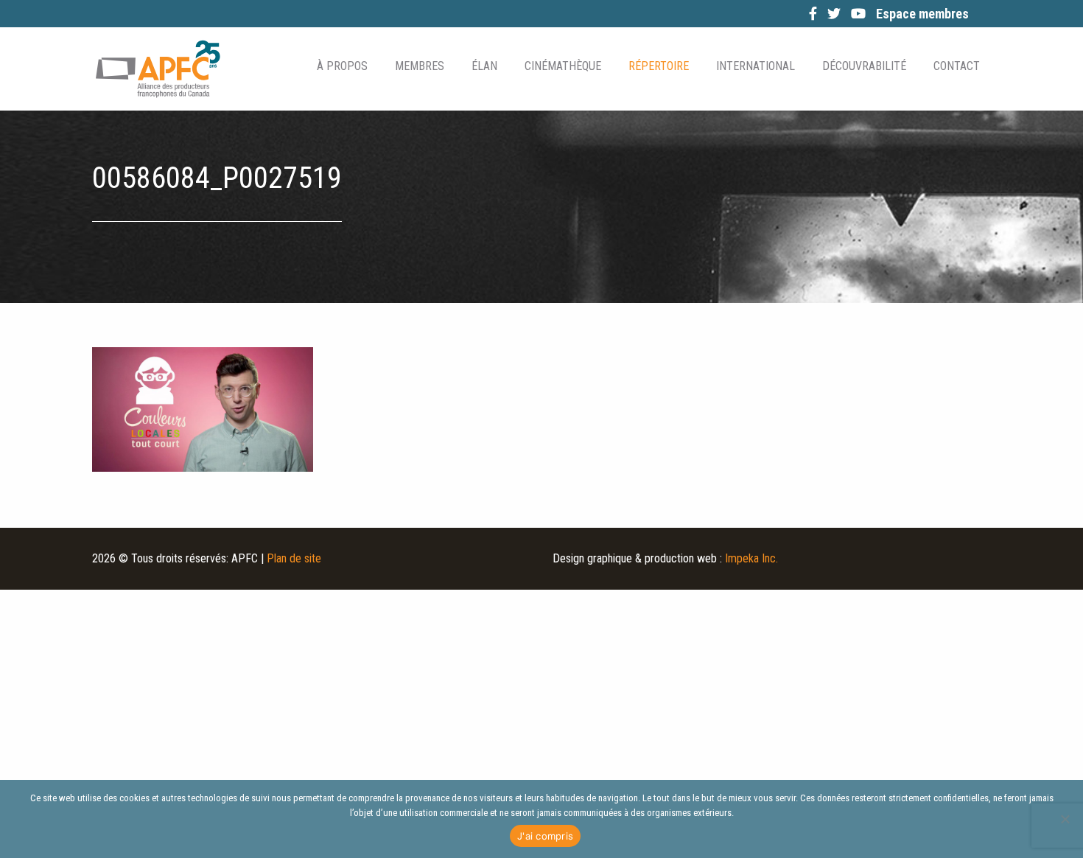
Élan (484, 66)
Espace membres (922, 13)
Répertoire (658, 66)
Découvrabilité (864, 66)
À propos (342, 66)
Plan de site (294, 558)
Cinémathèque (563, 66)
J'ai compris (545, 836)
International (755, 66)
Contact (956, 66)
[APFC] (157, 69)
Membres (419, 66)
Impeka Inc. (751, 558)
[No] (1064, 819)
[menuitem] (341, 66)
